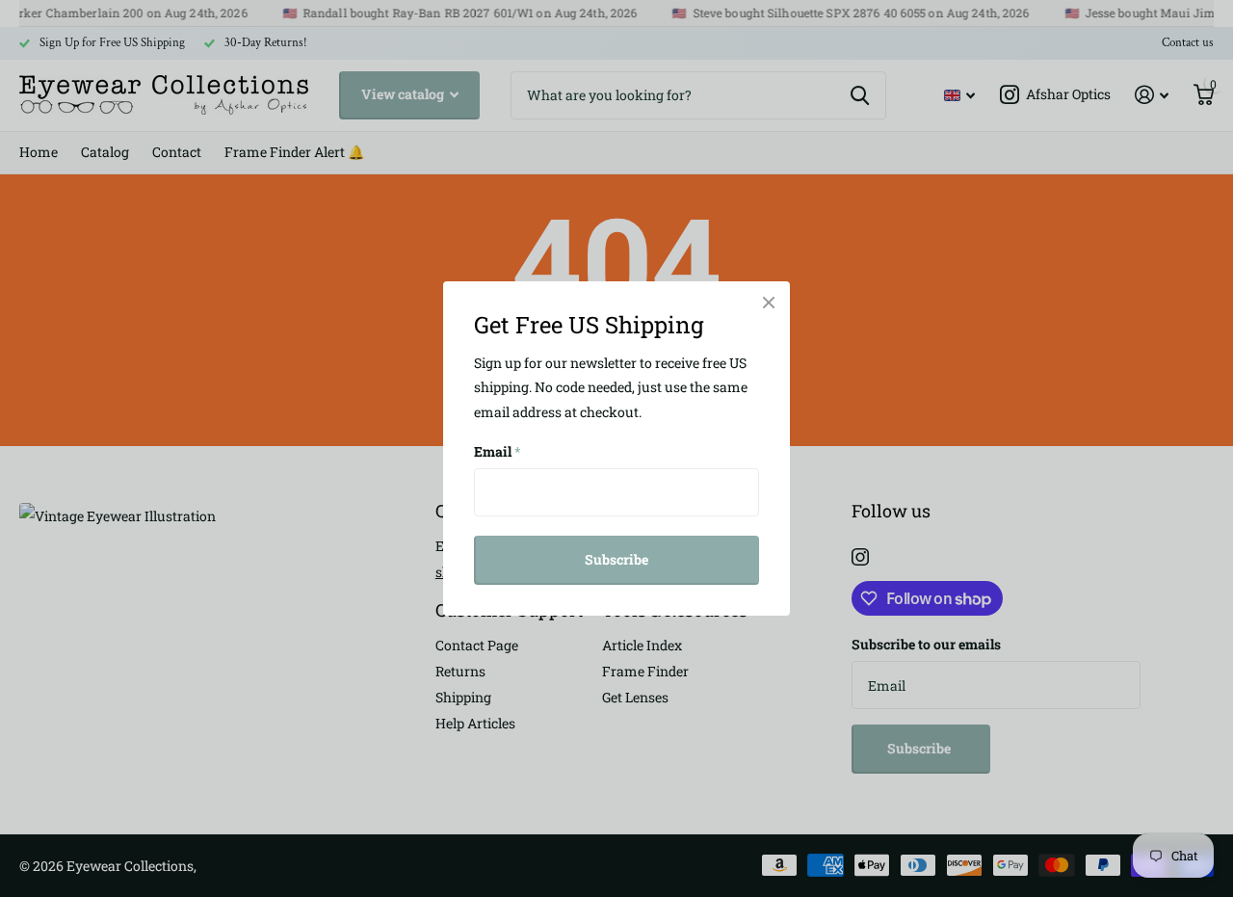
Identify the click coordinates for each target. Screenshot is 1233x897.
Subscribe (616, 559)
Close (769, 302)
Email (497, 451)
